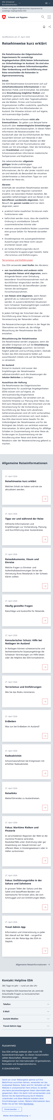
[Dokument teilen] (49, 26)
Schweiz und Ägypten (18, 17)
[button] (48, 1041)
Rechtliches (28, 1104)
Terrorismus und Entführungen (17, 260)
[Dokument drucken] (44, 26)
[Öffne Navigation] (49, 17)
